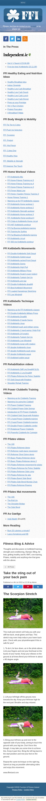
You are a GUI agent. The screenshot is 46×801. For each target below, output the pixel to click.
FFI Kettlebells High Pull (17, 267)
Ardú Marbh (12, 519)
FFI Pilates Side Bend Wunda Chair (22, 482)
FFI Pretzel (8, 140)
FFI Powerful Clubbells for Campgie (22, 433)
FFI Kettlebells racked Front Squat (21, 260)
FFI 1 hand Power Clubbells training (22, 419)
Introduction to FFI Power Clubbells (22, 412)
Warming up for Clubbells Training (21, 398)
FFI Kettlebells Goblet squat (19, 257)
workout (29, 242)
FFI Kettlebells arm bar (16, 281)
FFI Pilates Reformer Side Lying (20, 472)
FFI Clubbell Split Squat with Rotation (23, 415)
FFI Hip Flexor (9, 146)
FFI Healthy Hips (10, 156)
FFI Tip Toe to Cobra (11, 125)
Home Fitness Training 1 (17, 197)
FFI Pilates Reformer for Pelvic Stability (23, 376)
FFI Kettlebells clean (16, 323)
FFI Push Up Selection (12, 130)
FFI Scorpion (9, 135)
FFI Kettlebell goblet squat (18, 358)
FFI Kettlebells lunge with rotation (21, 344)
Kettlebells (15, 208)
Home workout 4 (27, 218)
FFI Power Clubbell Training (19, 405)
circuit (22, 238)
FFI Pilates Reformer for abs (19, 475)
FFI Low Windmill (14, 295)
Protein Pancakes (14, 109)
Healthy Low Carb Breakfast (19, 89)
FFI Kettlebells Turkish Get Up (20, 278)
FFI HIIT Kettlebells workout (19, 225)
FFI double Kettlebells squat (19, 354)
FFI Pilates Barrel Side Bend (19, 478)
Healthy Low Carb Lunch (17, 96)
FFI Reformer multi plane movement (22, 451)
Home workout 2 (27, 208)
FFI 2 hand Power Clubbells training (22, 422)
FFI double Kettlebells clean (19, 347)
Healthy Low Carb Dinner (18, 99)
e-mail (33, 26)
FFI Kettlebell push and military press (23, 327)
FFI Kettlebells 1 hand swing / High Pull (23, 330)
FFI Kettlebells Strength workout (20, 211)
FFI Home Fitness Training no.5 (20, 180)
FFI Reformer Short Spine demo (20, 454)
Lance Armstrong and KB (17, 534)
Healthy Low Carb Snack (17, 92)
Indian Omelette (14, 85)
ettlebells (26, 235)
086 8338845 (25, 29)
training (33, 235)
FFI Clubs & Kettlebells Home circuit (22, 221)
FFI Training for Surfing (17, 232)
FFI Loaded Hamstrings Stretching (21, 291)
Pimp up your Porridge (16, 103)
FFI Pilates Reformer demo (18, 448)
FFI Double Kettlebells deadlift (20, 284)
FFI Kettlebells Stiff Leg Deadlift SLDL (23, 369)
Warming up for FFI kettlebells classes (23, 201)
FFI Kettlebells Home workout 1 (20, 204)
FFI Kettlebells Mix (15, 177)
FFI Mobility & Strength (13, 161)
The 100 (10, 444)
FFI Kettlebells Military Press (19, 271)
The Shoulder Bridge (16, 504)
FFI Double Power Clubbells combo (22, 426)
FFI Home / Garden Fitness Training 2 (23, 194)
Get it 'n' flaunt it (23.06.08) (18, 63)
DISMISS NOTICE (31, 799)
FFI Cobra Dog (9, 151)
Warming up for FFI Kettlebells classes (23, 310)
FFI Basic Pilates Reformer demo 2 (22, 461)
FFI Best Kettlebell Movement (19, 288)
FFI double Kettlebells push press (21, 351)
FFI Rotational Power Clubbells (20, 429)
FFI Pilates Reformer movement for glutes (24, 465)
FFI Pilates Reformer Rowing (19, 485)
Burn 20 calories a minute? (18, 531)
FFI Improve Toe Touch (12, 166)
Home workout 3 (27, 214)
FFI (9, 208)
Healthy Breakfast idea (16, 82)
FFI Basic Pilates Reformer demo (21, 458)
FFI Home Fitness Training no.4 (20, 184)
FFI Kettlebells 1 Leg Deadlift (19, 373)
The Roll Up (12, 500)
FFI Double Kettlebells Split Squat (21, 254)
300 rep (14, 242)
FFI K (9, 238)
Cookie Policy (20, 799)
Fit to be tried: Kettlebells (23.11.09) (22, 67)
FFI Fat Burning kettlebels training (21, 228)
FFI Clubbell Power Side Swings (21, 409)
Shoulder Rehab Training (18, 383)
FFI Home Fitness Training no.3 (20, 187)
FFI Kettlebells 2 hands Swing (20, 320)
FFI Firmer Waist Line (16, 191)
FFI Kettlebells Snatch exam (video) (22, 274)
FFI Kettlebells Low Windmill (19, 341)
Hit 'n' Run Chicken (15, 106)
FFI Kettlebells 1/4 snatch (18, 334)
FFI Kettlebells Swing (16, 264)
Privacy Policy (17, 790)
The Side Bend (13, 507)
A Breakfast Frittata (15, 113)
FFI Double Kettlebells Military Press (22, 313)
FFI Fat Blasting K (15, 235)
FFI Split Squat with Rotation (19, 380)
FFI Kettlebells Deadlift (17, 317)
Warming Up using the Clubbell (20, 402)
